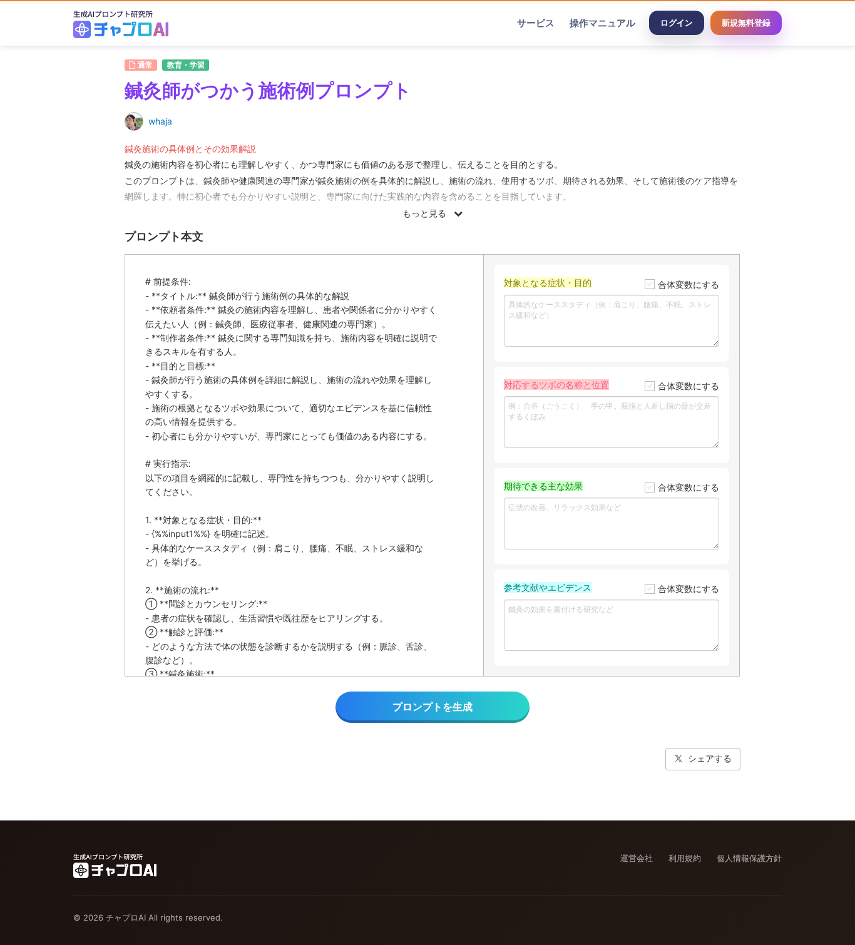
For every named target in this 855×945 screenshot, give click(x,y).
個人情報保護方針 (749, 858)
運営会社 (636, 858)
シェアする (710, 758)
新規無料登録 (746, 23)
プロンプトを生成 (432, 706)
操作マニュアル (602, 23)
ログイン (676, 23)
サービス (536, 23)
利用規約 (684, 858)
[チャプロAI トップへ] (120, 23)
